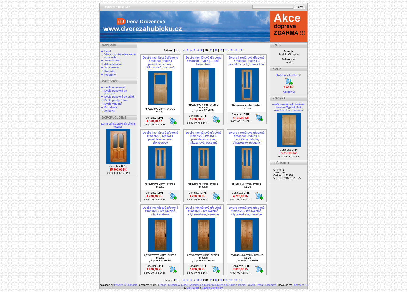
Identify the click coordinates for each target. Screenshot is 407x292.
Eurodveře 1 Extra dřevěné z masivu (118, 125)
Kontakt (109, 71)
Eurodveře (110, 107)
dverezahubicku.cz (117, 6)
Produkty (110, 74)
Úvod (107, 51)
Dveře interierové (114, 87)
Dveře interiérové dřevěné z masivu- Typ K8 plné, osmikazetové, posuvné (289, 107)
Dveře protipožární (115, 100)
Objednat (289, 91)
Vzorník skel (111, 60)
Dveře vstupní (113, 103)
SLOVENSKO (112, 67)
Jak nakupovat (113, 64)
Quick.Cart (192, 287)
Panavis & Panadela (126, 285)
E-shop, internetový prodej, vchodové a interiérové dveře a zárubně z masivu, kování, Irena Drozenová (217, 285)
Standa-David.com (212, 287)
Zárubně (109, 110)
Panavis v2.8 (300, 285)
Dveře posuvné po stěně (119, 96)
